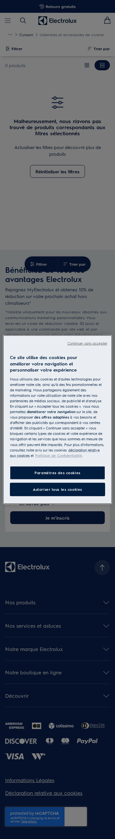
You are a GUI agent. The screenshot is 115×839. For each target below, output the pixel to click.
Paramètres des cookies (57, 472)
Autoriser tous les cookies (57, 489)
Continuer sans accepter (87, 343)
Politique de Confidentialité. (59, 455)
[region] (57, 419)
